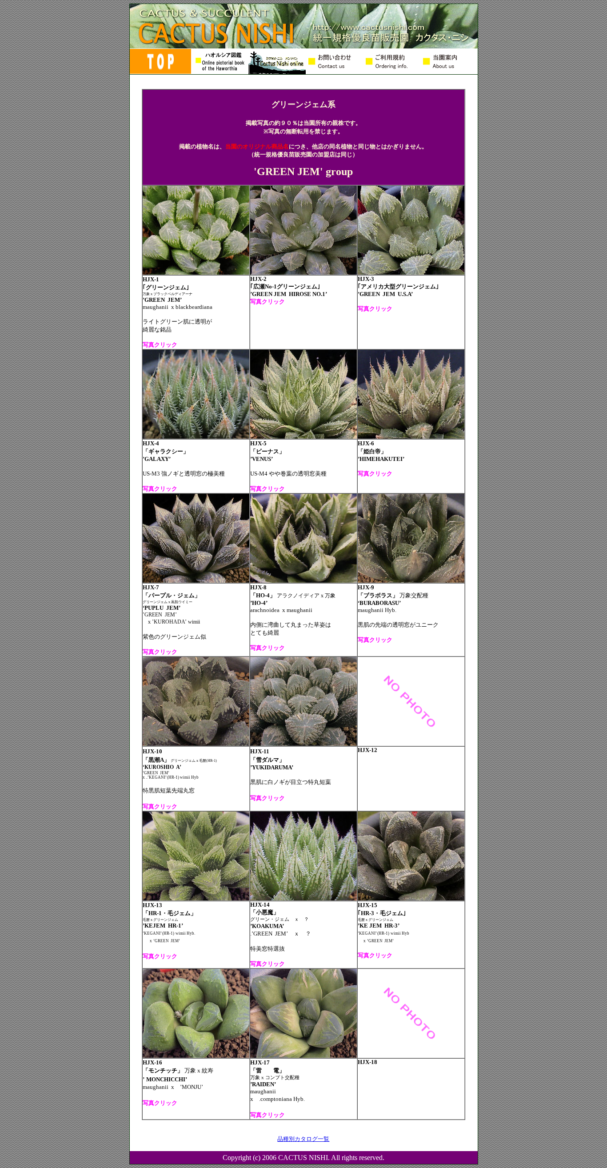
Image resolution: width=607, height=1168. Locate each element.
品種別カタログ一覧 (303, 1139)
